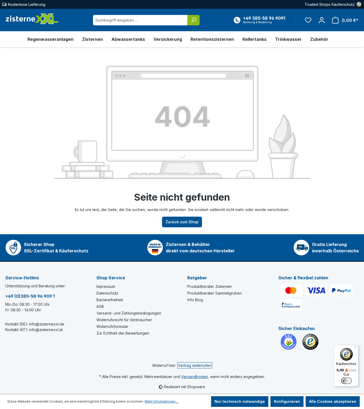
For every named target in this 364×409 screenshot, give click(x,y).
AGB (100, 306)
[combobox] (140, 20)
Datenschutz (107, 293)
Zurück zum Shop (182, 222)
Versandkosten (194, 376)
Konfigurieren (287, 401)
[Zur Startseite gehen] (32, 19)
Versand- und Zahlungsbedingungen (128, 313)
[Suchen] (193, 20)
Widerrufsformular (112, 326)
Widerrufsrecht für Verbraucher (124, 319)
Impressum (105, 286)
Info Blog (195, 299)
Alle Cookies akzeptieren (332, 401)
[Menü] (355, 348)
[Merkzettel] (308, 20)
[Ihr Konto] (322, 20)
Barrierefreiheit (109, 299)
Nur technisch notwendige (240, 401)
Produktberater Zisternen (209, 286)
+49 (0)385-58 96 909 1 (30, 296)
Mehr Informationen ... (162, 401)
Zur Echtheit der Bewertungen (122, 333)
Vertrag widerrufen (194, 365)
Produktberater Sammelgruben (214, 293)
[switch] (346, 381)
